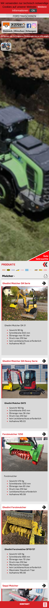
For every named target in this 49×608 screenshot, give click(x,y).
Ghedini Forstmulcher (14, 507)
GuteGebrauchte (42, 257)
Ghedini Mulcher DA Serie (16, 283)
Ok (33, 10)
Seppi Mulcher (10, 585)
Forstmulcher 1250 (12, 434)
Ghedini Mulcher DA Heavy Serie (20, 360)
